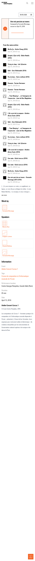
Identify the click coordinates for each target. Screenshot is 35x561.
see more (4, 195)
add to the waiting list (29, 32)
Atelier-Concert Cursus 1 (10, 269)
